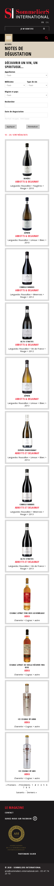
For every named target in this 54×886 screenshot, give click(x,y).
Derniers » (32, 792)
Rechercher (10, 101)
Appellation (10, 72)
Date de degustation (14, 111)
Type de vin (32, 81)
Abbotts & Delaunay (27, 181)
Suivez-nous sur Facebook (18, 818)
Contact (9, 812)
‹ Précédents (24, 784)
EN (47, 22)
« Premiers (11, 784)
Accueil (8, 44)
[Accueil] (27, 13)
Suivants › (20, 792)
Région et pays (11, 91)
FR (42, 22)
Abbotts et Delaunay (27, 453)
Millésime (9, 81)
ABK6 (27, 616)
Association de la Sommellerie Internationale (16, 837)
